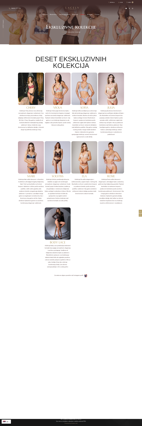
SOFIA (84, 107)
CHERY (31, 107)
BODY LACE (57, 242)
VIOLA (57, 107)
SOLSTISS (57, 176)
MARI (31, 176)
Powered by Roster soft (71, 423)
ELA (84, 176)
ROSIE (111, 176)
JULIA (111, 107)
